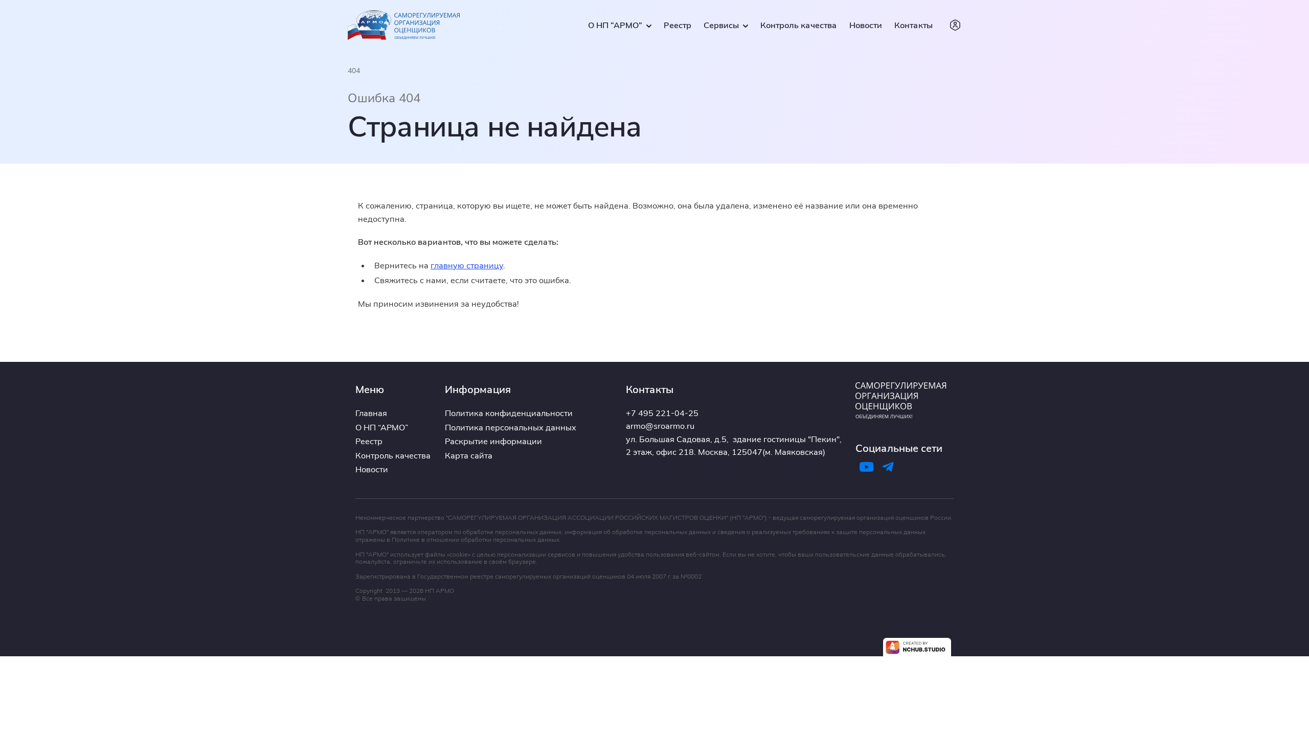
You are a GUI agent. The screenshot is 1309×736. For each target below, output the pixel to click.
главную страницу (467, 265)
